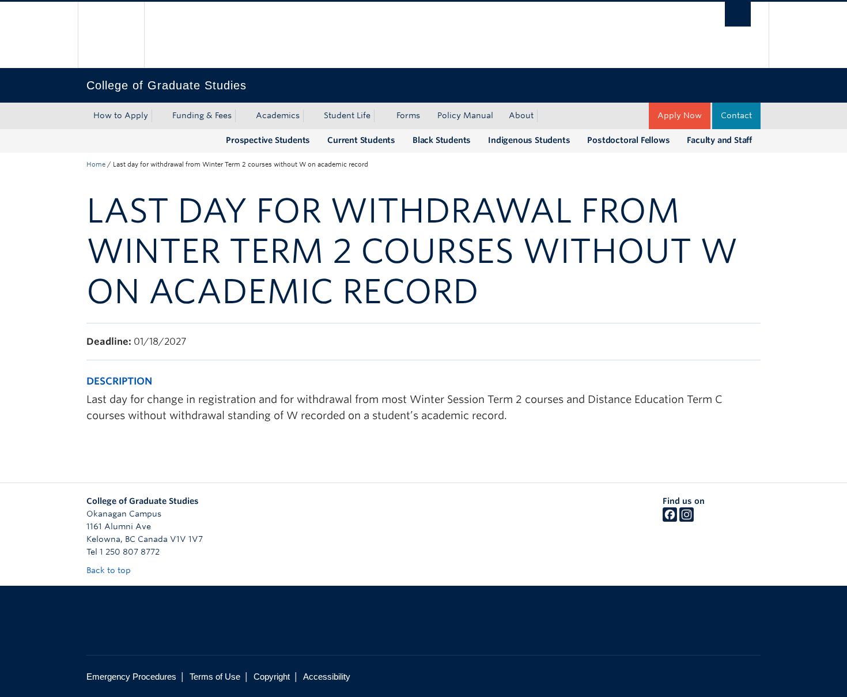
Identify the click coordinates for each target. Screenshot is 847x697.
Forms (408, 115)
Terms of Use (215, 676)
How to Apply (120, 115)
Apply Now (679, 115)
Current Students (361, 140)
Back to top (109, 570)
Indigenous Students (529, 140)
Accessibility (326, 676)
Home (95, 164)
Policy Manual (465, 115)
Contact (736, 115)
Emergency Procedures (131, 676)
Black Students (442, 140)
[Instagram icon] (686, 518)
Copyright (272, 676)
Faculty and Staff (719, 140)
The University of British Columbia (111, 35)
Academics (278, 115)
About (521, 115)
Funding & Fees (202, 115)
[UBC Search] (738, 14)
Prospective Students (268, 140)
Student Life (347, 115)
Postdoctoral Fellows (628, 140)
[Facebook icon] (670, 518)
